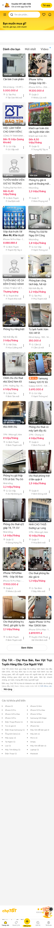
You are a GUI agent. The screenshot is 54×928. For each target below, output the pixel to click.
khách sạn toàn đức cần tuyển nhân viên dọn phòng (39, 130)
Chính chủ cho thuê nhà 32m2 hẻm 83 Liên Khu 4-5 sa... (13, 380)
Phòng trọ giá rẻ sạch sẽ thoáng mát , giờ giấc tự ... (39, 182)
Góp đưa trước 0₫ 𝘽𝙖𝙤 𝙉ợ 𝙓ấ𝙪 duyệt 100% (13, 233)
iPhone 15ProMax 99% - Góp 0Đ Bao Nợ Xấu (13, 575)
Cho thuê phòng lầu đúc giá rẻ (39, 575)
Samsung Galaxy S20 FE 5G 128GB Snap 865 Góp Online (38, 380)
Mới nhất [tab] (30, 49)
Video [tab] (44, 49)
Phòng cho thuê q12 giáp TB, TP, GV (13, 526)
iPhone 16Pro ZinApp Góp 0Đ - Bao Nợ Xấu (38, 81)
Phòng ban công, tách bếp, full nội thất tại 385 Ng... (37, 282)
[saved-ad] (44, 15)
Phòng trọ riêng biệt (13, 329)
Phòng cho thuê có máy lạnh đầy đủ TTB (39, 429)
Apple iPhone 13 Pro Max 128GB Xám (39, 623)
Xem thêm (27, 647)
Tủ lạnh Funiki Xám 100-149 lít (38, 331)
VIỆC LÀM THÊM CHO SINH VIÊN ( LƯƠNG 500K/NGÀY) (12, 130)
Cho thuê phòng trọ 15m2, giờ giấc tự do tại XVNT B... (14, 623)
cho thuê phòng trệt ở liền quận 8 (39, 477)
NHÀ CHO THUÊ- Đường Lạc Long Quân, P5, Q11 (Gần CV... (39, 526)
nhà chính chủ (10, 426)
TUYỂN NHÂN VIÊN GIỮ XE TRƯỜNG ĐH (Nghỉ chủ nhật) (13, 181)
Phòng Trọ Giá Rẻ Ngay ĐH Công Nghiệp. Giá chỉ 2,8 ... (39, 233)
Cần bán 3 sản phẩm (13, 79)
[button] (3, 5)
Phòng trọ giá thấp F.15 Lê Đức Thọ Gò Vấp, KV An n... (13, 477)
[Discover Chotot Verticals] (5, 15)
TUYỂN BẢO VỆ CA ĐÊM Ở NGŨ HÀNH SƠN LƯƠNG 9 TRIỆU (13, 282)
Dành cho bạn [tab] (11, 49)
